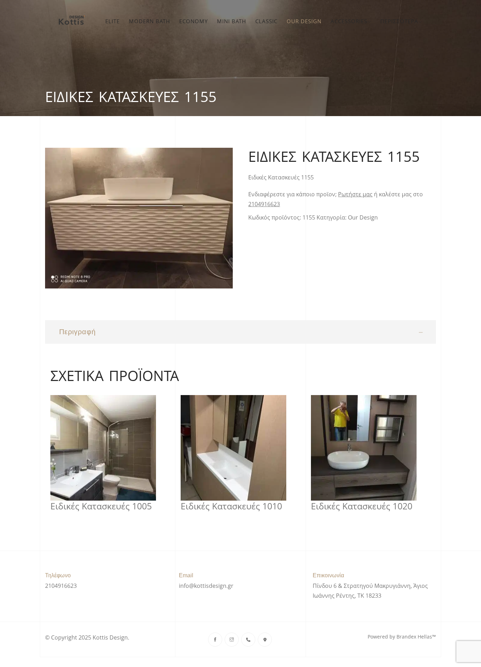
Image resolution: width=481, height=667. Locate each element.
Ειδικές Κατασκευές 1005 (101, 506)
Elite (112, 21)
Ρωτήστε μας (355, 194)
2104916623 (264, 204)
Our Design (304, 21)
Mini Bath (231, 21)
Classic (266, 21)
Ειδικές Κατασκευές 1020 (361, 506)
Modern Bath (149, 21)
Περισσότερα (399, 21)
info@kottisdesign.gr (206, 586)
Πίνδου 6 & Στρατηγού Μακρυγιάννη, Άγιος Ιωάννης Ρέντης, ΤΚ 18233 (370, 590)
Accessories (349, 21)
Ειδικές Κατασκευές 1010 (231, 506)
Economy (193, 21)
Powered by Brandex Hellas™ (402, 636)
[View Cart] (431, 21)
